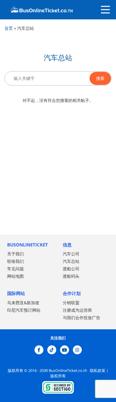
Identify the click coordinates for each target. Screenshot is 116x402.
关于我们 (15, 254)
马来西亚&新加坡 (23, 302)
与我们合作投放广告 (81, 317)
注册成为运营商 (77, 310)
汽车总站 (71, 261)
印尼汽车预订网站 (23, 310)
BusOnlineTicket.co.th (68, 370)
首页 (8, 28)
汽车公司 (71, 254)
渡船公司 (71, 268)
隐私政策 (97, 370)
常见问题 (15, 268)
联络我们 (15, 261)
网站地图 (15, 276)
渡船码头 (71, 276)
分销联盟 (71, 302)
